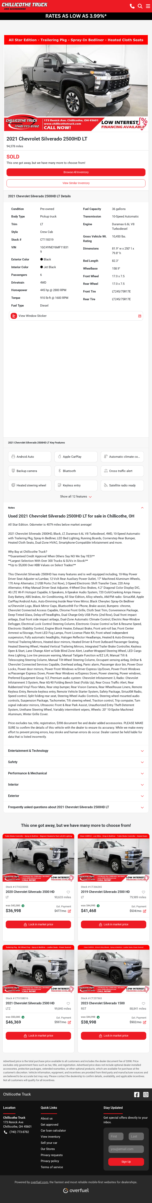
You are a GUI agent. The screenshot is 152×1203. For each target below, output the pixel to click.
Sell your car (49, 1143)
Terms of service (52, 1167)
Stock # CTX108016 (17, 998)
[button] (132, 6)
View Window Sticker (33, 316)
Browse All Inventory (76, 172)
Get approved (49, 1124)
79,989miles (138, 897)
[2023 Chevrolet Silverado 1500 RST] (113, 969)
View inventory (50, 1136)
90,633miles (62, 897)
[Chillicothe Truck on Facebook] (135, 1094)
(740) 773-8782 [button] (19, 1132)
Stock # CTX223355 (17, 886)
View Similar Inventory (76, 183)
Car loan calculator (53, 1130)
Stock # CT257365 (91, 998)
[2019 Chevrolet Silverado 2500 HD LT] (113, 858)
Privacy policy (50, 1161)
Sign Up (126, 1161)
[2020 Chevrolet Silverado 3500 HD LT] (38, 858)
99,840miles (62, 1008)
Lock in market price (40, 924)
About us (47, 1118)
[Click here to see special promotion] (76, 16)
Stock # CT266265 (91, 886)
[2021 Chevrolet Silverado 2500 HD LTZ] (38, 969)
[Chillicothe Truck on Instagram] (144, 1094)
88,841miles (138, 1008)
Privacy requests (52, 1155)
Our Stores (48, 1149)
